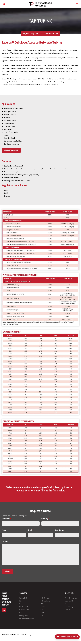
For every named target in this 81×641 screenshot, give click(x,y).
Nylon (42, 604)
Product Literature (6, 600)
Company (45, 518)
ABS (41, 615)
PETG (21, 612)
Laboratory (69, 606)
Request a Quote (30, 33)
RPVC (42, 612)
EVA (20, 601)
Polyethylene (44, 598)
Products (23, 593)
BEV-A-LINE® (23, 606)
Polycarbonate (24, 609)
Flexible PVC (23, 598)
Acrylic (42, 606)
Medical (67, 609)
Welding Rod (23, 615)
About (4, 596)
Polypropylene (23, 604)
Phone (4, 530)
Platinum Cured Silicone (27, 618)
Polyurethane (45, 601)
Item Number (59, 530)
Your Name (6, 518)
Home (4, 593)
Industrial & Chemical (69, 602)
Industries (69, 593)
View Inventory (51, 33)
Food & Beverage (71, 598)
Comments (5, 541)
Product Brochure (11, 150)
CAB (41, 609)
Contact (5, 605)
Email (30, 530)
